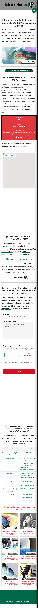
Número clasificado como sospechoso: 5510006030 (28, 583)
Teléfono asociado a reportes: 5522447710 (28, 557)
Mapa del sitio (10, 601)
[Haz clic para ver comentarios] (19, 70)
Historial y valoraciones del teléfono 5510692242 (10, 558)
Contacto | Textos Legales (22, 601)
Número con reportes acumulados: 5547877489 (10, 533)
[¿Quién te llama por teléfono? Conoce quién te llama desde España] (19, 7)
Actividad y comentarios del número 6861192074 (10, 583)
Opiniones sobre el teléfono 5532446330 (28, 532)
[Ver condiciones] (28, 355)
